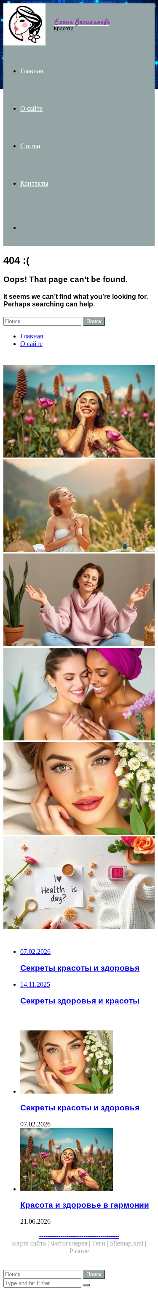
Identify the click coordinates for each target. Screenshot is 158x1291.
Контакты (34, 183)
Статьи (30, 145)
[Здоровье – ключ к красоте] (79, 883)
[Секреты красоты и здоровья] (79, 789)
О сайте (31, 108)
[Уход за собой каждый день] (79, 601)
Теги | (101, 1243)
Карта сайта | (31, 1243)
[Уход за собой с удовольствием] (79, 506)
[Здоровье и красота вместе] (79, 695)
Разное (79, 1250)
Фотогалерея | (71, 1243)
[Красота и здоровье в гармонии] (79, 412)
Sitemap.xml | (128, 1243)
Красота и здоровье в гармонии (84, 1204)
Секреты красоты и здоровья (79, 1107)
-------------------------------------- (79, 1235)
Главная (31, 71)
